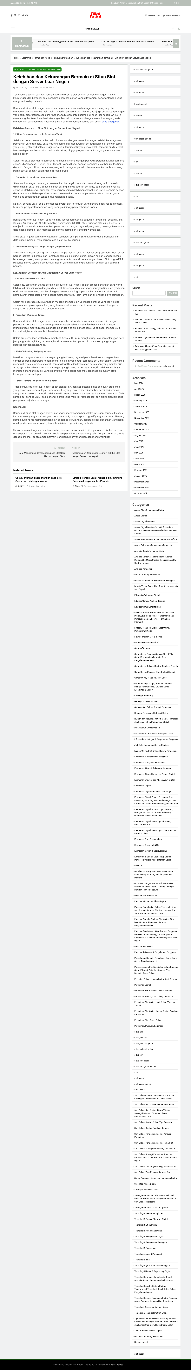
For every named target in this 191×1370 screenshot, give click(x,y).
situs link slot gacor (143, 69)
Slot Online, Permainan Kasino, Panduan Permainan (37, 69)
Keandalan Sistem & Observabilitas (150, 851)
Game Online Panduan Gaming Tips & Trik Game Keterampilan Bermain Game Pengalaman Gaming (153, 657)
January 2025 (140, 476)
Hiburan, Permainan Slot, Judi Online (151, 713)
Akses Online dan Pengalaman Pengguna (153, 545)
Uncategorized (141, 1342)
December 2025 (141, 412)
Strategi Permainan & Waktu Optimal (151, 1207)
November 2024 (141, 487)
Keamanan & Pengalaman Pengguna (151, 756)
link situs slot (140, 104)
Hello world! (168, 366)
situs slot (138, 150)
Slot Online (139, 1089)
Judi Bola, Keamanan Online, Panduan (151, 745)
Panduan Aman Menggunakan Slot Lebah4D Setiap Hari (39, 41)
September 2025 (141, 429)
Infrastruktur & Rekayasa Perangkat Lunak (153, 733)
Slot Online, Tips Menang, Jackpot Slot (152, 1172)
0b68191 (19, 87)
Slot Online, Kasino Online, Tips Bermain (153, 1122)
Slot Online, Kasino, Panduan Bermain (151, 1128)
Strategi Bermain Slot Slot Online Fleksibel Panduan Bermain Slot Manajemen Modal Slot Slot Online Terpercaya (155, 1198)
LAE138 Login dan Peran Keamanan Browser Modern (138, 3)
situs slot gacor (110, 121)
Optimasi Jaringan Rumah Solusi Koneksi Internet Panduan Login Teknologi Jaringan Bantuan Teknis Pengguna (154, 886)
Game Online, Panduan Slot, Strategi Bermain (155, 672)
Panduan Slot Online (143, 946)
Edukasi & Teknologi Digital (147, 595)
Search (136, 287)
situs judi (138, 1032)
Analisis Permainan (143, 569)
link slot (138, 115)
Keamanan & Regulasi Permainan (149, 762)
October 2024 (140, 493)
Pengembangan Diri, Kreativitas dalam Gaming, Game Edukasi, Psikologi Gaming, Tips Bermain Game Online (156, 970)
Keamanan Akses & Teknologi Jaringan (152, 768)
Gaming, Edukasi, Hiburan (146, 701)
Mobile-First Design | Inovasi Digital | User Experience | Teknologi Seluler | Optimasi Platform (154, 874)
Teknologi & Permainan (145, 1248)
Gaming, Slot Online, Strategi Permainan (152, 707)
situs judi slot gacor (143, 1043)
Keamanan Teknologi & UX (146, 845)
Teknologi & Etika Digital (145, 1225)
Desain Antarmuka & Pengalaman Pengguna (154, 580)
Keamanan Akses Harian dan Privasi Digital (154, 774)
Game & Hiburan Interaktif (146, 642)
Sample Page (92, 29)
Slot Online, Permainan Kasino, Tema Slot (153, 1143)
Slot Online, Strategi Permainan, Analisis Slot (155, 1148)
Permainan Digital (142, 985)
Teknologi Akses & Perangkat (148, 1254)
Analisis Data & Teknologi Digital (149, 551)
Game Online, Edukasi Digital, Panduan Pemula (156, 666)
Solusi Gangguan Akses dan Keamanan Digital (155, 1178)
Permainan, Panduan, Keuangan (148, 1026)
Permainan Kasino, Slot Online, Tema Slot (153, 996)
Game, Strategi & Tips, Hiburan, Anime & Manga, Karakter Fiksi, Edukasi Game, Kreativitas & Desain (153, 686)
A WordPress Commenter (146, 366)
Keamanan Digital (142, 785)
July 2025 (138, 441)
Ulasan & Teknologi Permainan (148, 1336)
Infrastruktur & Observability (147, 727)
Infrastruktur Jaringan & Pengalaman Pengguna (156, 739)
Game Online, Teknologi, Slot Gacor (150, 678)
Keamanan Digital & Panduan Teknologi (152, 791)
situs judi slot (140, 1037)
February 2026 (140, 400)
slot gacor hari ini (142, 1084)
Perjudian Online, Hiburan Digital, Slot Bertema (155, 979)
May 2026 (138, 383)
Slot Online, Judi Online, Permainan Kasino (154, 1104)
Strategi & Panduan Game (146, 1189)
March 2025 (139, 464)
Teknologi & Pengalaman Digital (149, 1236)
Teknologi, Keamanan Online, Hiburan (151, 1307)
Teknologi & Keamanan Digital (148, 1231)
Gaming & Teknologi (143, 695)
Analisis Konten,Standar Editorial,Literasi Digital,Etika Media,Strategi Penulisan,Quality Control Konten (155, 559)
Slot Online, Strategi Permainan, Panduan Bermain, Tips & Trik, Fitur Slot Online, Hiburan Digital (155, 1157)
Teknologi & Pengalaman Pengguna (150, 1242)
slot (136, 161)
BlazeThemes (116, 1364)
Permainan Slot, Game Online (147, 1020)
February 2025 (140, 470)
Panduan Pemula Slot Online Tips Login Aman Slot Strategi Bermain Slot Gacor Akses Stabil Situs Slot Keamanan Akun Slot (155, 910)
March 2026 (139, 395)
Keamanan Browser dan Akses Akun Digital (154, 780)
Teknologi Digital (142, 1259)
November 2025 (141, 418)
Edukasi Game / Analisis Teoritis (149, 601)
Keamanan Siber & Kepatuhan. (148, 839)
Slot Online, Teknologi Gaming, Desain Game (155, 1166)
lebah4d (138, 865)
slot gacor (139, 81)
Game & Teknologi (142, 648)
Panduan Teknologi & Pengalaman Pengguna (155, 952)
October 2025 (140, 424)
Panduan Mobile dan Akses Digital (150, 901)
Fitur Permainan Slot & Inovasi (148, 637)
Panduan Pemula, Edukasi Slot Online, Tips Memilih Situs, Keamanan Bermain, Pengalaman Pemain (154, 922)
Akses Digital (140, 516)
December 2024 (141, 482)
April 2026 (139, 389)
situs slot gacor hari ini (145, 1066)
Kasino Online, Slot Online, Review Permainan (155, 751)
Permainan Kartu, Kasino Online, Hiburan (153, 990)
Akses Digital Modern (144, 521)
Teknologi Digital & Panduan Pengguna (152, 1265)
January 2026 (140, 406)
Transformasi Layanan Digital (148, 1330)
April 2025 (139, 458)
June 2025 (139, 447)
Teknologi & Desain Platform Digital (151, 1219)
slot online (139, 92)
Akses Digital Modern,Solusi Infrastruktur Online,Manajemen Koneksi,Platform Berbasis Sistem (155, 530)
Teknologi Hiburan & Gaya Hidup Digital (152, 1271)
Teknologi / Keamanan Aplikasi (148, 1213)
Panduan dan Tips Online (145, 895)
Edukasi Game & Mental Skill (147, 607)
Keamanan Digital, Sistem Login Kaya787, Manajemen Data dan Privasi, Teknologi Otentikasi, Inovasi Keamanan (153, 812)
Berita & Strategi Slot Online (147, 574)
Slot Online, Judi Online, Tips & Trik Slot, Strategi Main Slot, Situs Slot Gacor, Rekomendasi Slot (153, 1113)
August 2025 (140, 435)
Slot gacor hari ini (142, 139)
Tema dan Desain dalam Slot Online (151, 1313)
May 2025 (138, 453)
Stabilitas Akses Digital (145, 1184)
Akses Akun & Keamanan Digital (149, 510)
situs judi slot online (143, 1049)
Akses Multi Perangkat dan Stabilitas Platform (155, 539)
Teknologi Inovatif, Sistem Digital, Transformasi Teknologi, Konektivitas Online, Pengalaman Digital (155, 1289)
